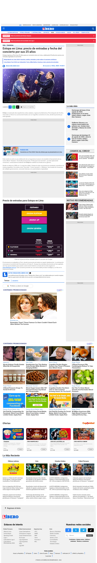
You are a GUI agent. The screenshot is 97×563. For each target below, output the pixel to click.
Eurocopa (22, 537)
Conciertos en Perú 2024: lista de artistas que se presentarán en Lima (41, 152)
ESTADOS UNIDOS (60, 32)
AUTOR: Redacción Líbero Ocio (18, 273)
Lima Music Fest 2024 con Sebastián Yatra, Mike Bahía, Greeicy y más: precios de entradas (31, 62)
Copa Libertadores (24, 531)
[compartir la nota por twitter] (17, 107)
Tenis (36, 537)
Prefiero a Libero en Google (19, 286)
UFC (35, 531)
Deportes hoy (38, 529)
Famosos (53, 535)
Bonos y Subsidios (55, 531)
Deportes (46, 32)
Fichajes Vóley (74, 25)
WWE (36, 533)
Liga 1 (5, 537)
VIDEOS (69, 32)
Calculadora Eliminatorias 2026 (9, 542)
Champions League (25, 533)
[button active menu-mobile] (4, 29)
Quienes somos (80, 539)
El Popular (28, 553)
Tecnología (53, 541)
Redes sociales (54, 533)
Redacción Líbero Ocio (12, 66)
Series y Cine (54, 537)
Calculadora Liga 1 (9, 539)
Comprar (20, 449)
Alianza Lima (55, 25)
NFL (35, 541)
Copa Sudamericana (25, 535)
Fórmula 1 (37, 539)
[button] (93, 29)
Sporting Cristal (8, 535)
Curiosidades (54, 539)
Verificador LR (66, 553)
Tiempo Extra (85, 32)
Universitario (46, 25)
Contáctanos (72, 539)
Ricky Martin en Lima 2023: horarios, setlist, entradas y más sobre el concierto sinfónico (30, 59)
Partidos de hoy (27, 25)
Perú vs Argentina (37, 25)
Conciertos (10, 45)
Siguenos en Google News (28, 106)
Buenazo (57, 553)
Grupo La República (18, 553)
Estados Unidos (54, 543)
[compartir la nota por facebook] (10, 107)
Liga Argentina (23, 539)
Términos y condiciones (83, 541)
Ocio (52, 32)
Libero (35, 553)
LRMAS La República (77, 553)
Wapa (51, 553)
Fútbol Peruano (25, 32)
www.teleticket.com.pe (9, 267)
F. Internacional (36, 32)
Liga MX (21, 545)
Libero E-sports (43, 553)
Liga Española (23, 541)
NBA (35, 535)
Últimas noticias (13, 32)
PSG (20, 543)
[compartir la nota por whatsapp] (14, 107)
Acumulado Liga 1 (64, 25)
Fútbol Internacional (25, 529)
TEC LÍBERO (76, 32)
